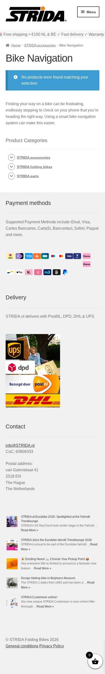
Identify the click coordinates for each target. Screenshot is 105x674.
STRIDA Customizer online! (39, 597)
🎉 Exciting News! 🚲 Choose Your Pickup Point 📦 (55, 559)
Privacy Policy (51, 646)
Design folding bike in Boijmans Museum (48, 578)
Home (16, 45)
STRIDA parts (28, 176)
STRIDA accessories (40, 45)
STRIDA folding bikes (34, 167)
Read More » (29, 530)
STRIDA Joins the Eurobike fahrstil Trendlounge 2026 (56, 540)
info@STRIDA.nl (20, 445)
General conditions (22, 646)
